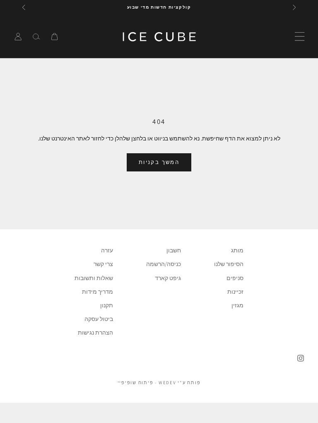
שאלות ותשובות (94, 278)
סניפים (234, 278)
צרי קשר (103, 264)
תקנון (106, 305)
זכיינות (235, 291)
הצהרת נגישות (95, 332)
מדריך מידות (97, 291)
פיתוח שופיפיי (136, 382)
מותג (237, 250)
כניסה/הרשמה (163, 264)
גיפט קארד (168, 278)
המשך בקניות (159, 162)
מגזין (237, 305)
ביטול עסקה (98, 319)
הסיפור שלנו (228, 264)
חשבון (173, 250)
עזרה (107, 250)
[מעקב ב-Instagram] (300, 358)
